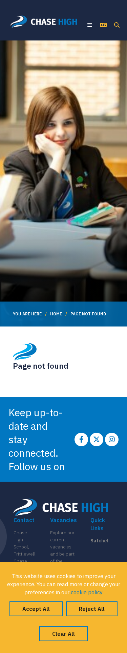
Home (56, 313)
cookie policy (87, 592)
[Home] (44, 22)
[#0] (81, 439)
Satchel (99, 541)
